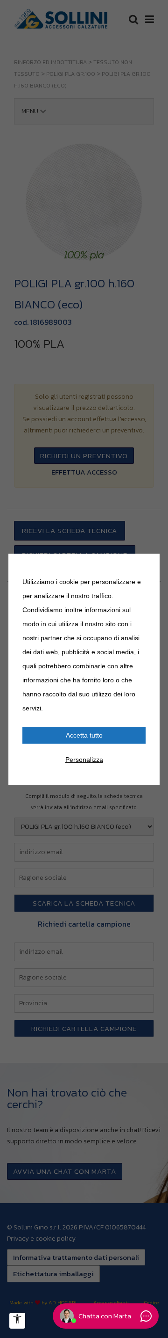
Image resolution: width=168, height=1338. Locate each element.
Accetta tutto (84, 735)
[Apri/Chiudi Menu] (17, 1321)
